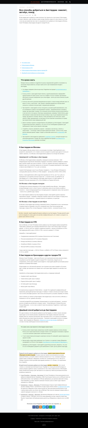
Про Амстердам (35, 1)
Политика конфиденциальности (46, 421)
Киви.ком (25, 134)
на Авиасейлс (60, 132)
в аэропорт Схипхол (50, 136)
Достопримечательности (48, 1)
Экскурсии (61, 1)
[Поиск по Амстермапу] (70, 2)
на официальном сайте (64, 386)
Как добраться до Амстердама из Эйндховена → (55, 342)
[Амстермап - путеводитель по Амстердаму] (22, 2)
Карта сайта (37, 421)
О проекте (33, 418)
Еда (67, 1)
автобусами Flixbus (64, 394)
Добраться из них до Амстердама (48, 320)
